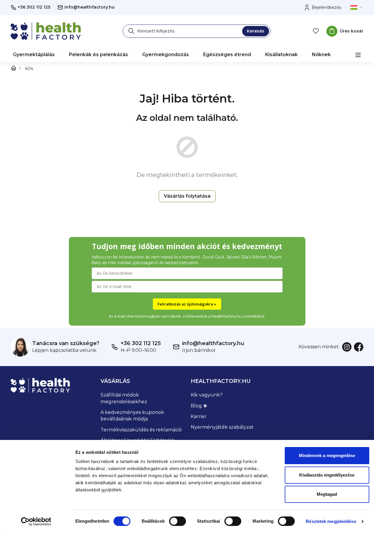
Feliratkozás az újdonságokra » (187, 304)
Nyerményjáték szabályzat (222, 427)
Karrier (199, 416)
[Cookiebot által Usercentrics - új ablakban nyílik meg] (36, 521)
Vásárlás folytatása (187, 196)
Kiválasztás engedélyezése (326, 474)
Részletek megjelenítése (331, 521)
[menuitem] (37, 54)
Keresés (255, 31)
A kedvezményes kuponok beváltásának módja (132, 416)
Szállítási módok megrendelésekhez (124, 398)
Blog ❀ (199, 406)
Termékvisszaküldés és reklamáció (141, 430)
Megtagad (327, 494)
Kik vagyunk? (207, 395)
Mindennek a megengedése (327, 455)
